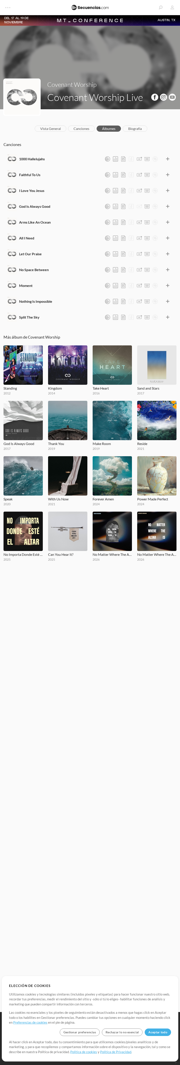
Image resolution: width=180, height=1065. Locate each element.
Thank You (56, 443)
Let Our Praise (30, 254)
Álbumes (108, 128)
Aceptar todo (157, 1032)
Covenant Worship (72, 84)
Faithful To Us (29, 175)
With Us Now (58, 499)
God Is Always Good (34, 206)
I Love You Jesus (31, 190)
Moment (25, 285)
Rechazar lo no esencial (122, 1032)
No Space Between (34, 270)
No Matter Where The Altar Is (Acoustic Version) (156, 554)
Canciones (81, 128)
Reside (142, 443)
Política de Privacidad (115, 1052)
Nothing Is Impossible (35, 301)
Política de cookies (83, 1052)
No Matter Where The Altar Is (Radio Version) (112, 554)
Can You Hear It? (60, 554)
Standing (10, 388)
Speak (8, 499)
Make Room (102, 443)
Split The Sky (29, 317)
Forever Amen (103, 499)
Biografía (135, 128)
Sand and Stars (148, 388)
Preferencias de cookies (30, 1022)
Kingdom (55, 388)
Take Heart (101, 388)
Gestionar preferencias (79, 1032)
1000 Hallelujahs (32, 159)
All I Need (26, 238)
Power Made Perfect (152, 499)
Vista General (50, 128)
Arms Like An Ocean (35, 222)
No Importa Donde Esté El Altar (23, 554)
